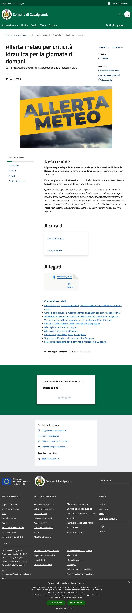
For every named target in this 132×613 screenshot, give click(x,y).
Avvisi (25, 35)
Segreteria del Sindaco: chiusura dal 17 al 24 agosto (69, 338)
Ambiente (71, 518)
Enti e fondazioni (9, 518)
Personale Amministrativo (13, 527)
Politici (4, 522)
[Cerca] (127, 14)
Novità (16, 35)
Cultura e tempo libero (44, 508)
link (80, 597)
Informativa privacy (75, 559)
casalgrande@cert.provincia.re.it (16, 574)
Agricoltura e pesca (75, 532)
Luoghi (102, 526)
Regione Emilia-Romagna (13, 3)
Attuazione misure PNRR (12, 536)
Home (7, 35)
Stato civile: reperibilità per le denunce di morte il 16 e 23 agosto (75, 341)
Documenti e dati (9, 532)
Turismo (37, 532)
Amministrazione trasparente (79, 550)
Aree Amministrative (11, 508)
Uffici (4, 513)
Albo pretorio (72, 555)
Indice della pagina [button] (16, 157)
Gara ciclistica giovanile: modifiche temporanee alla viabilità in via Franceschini (82, 312)
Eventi (102, 531)
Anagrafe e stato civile (44, 504)
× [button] (129, 582)
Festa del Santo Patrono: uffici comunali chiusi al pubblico (72, 323)
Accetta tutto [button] (56, 603)
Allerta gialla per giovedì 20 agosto (61, 331)
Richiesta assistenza (43, 564)
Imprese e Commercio (43, 518)
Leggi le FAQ (39, 559)
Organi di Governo (9, 504)
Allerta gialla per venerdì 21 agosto (61, 327)
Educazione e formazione (77, 504)
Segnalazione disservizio (44, 555)
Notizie (102, 504)
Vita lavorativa (40, 513)
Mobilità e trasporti (42, 536)
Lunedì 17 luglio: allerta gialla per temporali (65, 334)
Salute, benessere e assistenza (80, 522)
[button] (66, 608)
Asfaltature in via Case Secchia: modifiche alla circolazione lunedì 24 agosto (81, 316)
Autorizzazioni (73, 527)
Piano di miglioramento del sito (80, 573)
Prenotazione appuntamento (46, 550)
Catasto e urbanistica (43, 527)
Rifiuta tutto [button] (76, 603)
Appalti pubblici (40, 522)
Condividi (103, 47)
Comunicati (104, 508)
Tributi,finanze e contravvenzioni (81, 513)
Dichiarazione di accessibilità (79, 569)
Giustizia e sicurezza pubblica (79, 508)
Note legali (71, 564)
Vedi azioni (116, 47)
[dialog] (66, 596)
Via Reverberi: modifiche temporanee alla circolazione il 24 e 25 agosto (78, 320)
